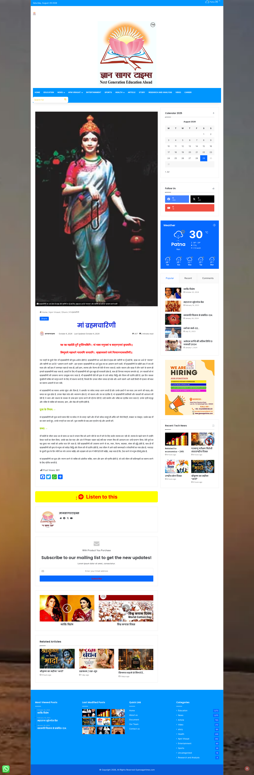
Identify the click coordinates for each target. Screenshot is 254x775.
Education (49, 92)
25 (175, 158)
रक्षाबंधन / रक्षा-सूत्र (88, 671)
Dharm (65, 312)
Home (37, 92)
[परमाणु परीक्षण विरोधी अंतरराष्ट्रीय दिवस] (202, 439)
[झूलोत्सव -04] (118, 721)
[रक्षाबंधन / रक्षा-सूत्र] (96, 659)
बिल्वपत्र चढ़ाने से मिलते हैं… (131, 672)
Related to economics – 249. (174, 450)
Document (134, 719)
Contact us (134, 729)
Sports (108, 92)
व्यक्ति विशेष (189, 289)
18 (176, 152)
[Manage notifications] (247, 768)
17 (169, 152)
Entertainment (93, 92)
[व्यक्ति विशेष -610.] (103, 730)
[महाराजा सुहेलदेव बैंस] (173, 306)
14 (197, 146)
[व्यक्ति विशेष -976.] (89, 713)
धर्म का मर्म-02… (191, 328)
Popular (170, 278)
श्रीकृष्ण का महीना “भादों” (52, 671)
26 (183, 158)
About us (133, 715)
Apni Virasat (74, 92)
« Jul (167, 172)
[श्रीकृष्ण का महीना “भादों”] (57, 659)
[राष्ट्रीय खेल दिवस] (176, 466)
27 (190, 158)
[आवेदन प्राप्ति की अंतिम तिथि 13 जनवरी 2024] (173, 345)
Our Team (133, 724)
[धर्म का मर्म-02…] (173, 332)
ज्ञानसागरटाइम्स (50, 334)
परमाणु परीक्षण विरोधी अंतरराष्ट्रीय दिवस (201, 450)
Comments (208, 278)
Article (131, 92)
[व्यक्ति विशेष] (173, 293)
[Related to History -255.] (118, 730)
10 (169, 146)
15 (204, 146)
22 (204, 152)
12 (183, 146)
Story (142, 92)
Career (188, 92)
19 (183, 152)
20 (190, 152)
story (180, 729)
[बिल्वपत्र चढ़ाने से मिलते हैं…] (135, 659)
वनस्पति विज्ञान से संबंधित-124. (198, 315)
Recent (188, 278)
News (60, 92)
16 (211, 146)
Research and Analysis (160, 92)
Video (178, 92)
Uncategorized (185, 753)
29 (204, 158)
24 (168, 158)
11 (176, 146)
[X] (68, 518)
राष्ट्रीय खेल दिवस (173, 475)
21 (197, 152)
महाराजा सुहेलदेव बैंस (193, 302)
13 (190, 146)
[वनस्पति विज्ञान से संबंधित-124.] (173, 319)
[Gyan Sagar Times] (34, 13)
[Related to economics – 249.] (176, 439)
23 (211, 152)
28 (196, 158)
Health (118, 92)
